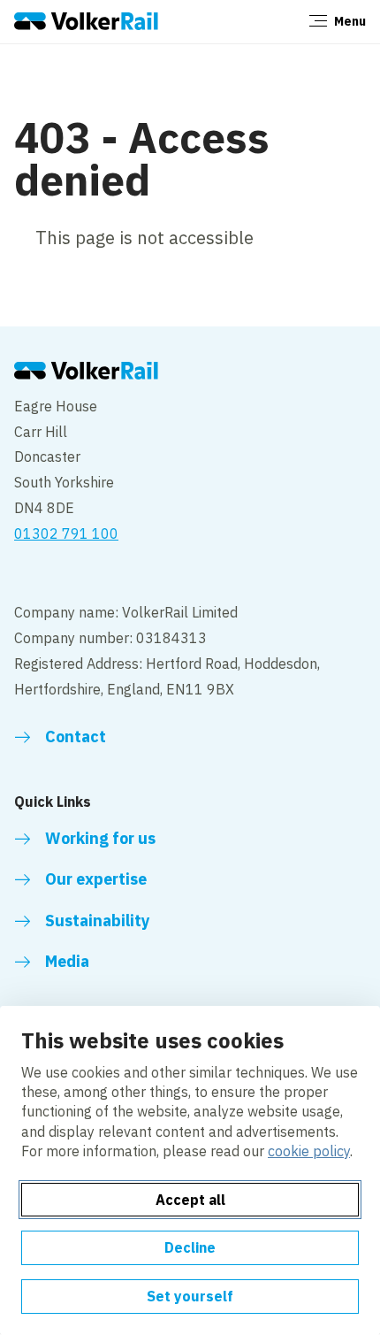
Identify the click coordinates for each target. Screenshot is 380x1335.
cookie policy (309, 1151)
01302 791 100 (66, 533)
